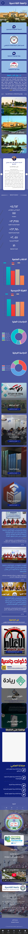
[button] (22, 808)
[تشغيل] (24, 880)
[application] (14, 875)
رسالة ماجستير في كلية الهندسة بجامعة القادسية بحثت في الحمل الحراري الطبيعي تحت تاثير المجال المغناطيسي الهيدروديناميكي (13, 909)
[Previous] (1, 174)
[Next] (27, 174)
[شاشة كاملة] (3, 880)
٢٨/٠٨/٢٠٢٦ (24, 538)
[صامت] (6, 880)
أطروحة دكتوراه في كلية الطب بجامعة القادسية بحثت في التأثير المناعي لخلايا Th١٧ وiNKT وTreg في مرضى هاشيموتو (13, 903)
